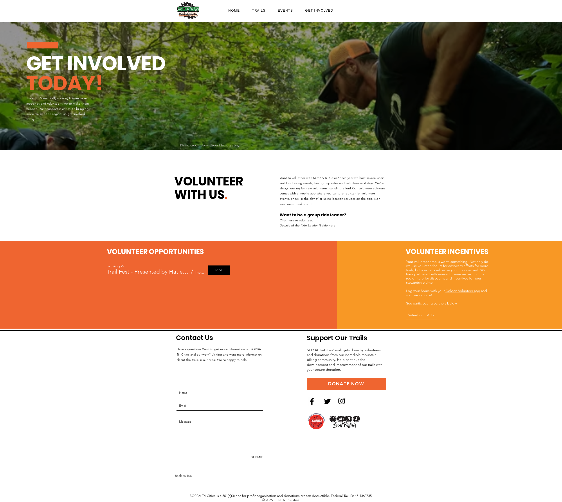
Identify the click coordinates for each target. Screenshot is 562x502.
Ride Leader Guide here (318, 225)
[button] (319, 10)
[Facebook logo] (312, 401)
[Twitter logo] (327, 401)
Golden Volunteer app (462, 291)
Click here (287, 220)
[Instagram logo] (341, 401)
